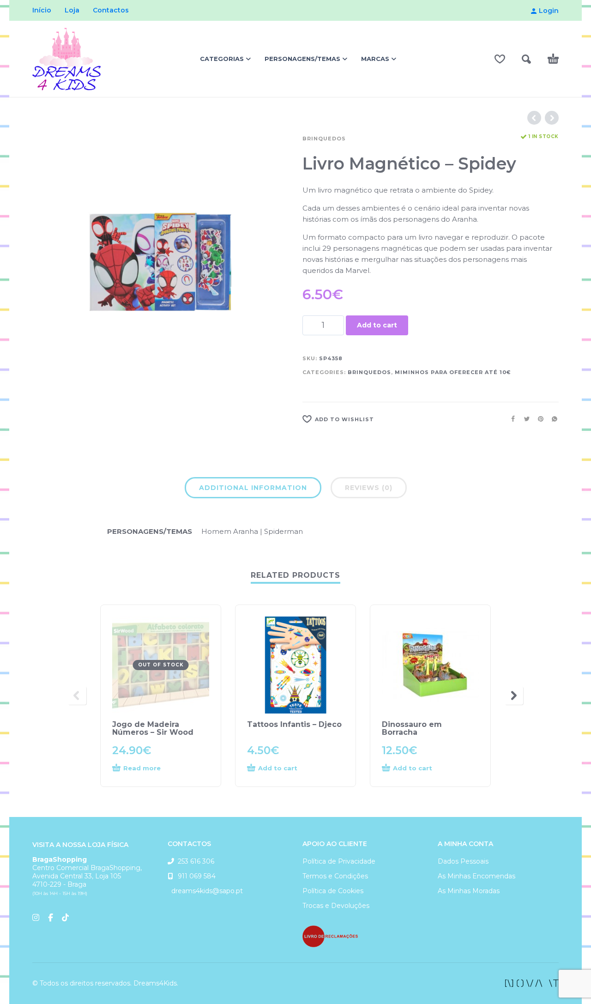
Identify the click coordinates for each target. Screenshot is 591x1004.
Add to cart (377, 325)
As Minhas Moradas (469, 891)
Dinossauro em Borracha (412, 728)
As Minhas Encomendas (476, 876)
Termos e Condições (335, 876)
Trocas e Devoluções (335, 905)
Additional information (253, 488)
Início (41, 10)
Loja (72, 10)
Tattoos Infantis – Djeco (294, 724)
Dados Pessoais (463, 861)
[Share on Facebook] (510, 419)
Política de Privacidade (338, 861)
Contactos (111, 10)
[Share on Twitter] (524, 419)
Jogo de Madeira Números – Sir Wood (152, 728)
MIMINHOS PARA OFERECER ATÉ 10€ (453, 372)
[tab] (253, 489)
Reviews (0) (368, 488)
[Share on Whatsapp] (552, 419)
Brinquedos (324, 138)
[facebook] (532, 983)
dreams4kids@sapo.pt (205, 891)
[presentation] (77, 695)
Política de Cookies (332, 891)
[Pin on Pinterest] (538, 419)
